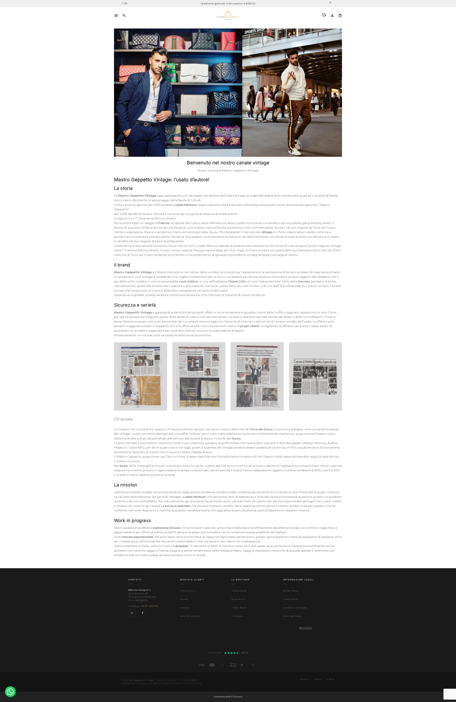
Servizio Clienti (192, 579)
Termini (330, 679)
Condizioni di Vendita (294, 608)
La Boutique (241, 579)
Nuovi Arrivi (238, 599)
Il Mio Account (188, 591)
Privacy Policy (290, 591)
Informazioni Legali (298, 579)
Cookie (318, 679)
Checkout (185, 608)
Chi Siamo (237, 616)
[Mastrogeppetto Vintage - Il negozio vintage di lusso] (228, 15)
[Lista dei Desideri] (324, 15)
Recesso (305, 627)
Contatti (135, 579)
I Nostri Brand (239, 608)
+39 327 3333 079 (149, 606)
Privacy (304, 679)
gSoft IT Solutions (234, 696)
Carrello (184, 599)
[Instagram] (131, 612)
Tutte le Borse (239, 591)
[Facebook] (142, 612)
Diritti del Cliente (292, 616)
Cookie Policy (290, 599)
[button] (116, 15)
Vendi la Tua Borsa (190, 616)
